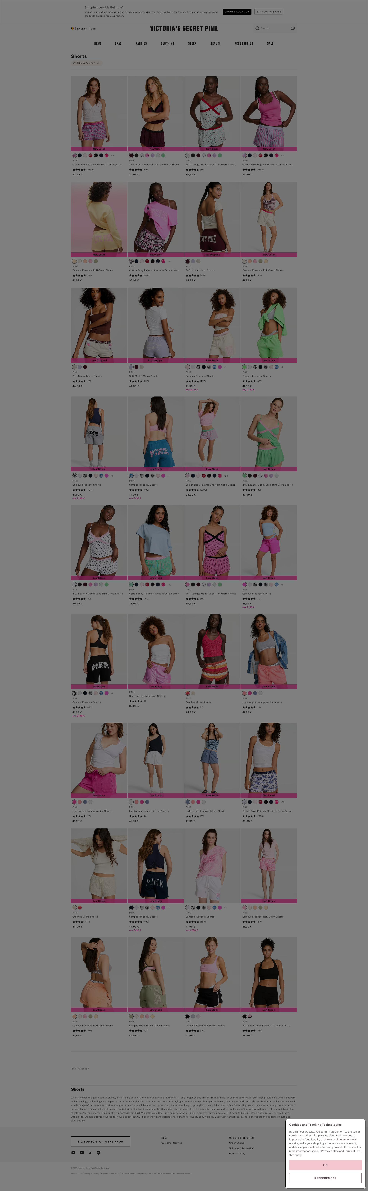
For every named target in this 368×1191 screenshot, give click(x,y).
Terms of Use (352, 1150)
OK (325, 1165)
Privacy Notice (330, 1150)
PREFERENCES (325, 1178)
